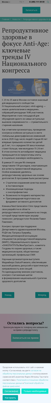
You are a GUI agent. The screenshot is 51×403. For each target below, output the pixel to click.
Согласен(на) (11, 391)
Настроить (10, 397)
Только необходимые (35, 391)
